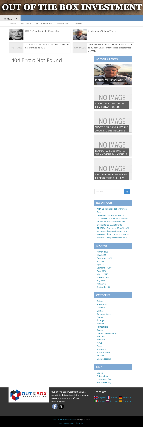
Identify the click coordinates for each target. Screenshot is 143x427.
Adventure (102, 304)
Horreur (101, 336)
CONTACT (78, 24)
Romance (101, 349)
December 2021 (104, 258)
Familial (100, 323)
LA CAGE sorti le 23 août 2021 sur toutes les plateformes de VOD (47, 46)
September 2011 (105, 287)
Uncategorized (104, 359)
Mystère (101, 339)
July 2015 (101, 280)
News (99, 342)
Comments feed (104, 379)
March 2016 (102, 274)
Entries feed (102, 376)
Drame (100, 317)
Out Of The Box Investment (64, 419)
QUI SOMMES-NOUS (44, 24)
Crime (100, 310)
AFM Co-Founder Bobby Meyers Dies (42, 31)
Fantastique (102, 326)
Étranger (101, 320)
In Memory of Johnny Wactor (102, 31)
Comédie (101, 307)
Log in (100, 373)
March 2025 (102, 251)
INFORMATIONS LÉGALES (71, 423)
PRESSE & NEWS (63, 24)
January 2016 (103, 277)
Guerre (100, 330)
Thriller (100, 355)
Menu (9, 19)
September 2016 (105, 267)
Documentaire (104, 314)
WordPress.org (104, 382)
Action (100, 301)
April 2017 (101, 264)
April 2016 (101, 271)
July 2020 (101, 261)
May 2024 (101, 255)
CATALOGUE (26, 24)
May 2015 (101, 283)
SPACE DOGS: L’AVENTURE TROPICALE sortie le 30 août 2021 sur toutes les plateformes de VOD (110, 47)
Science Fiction (104, 352)
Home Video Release (106, 333)
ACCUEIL (13, 24)
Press (99, 346)
